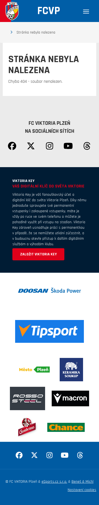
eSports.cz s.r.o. (54, 481)
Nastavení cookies (82, 489)
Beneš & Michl (83, 481)
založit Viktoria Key (38, 254)
